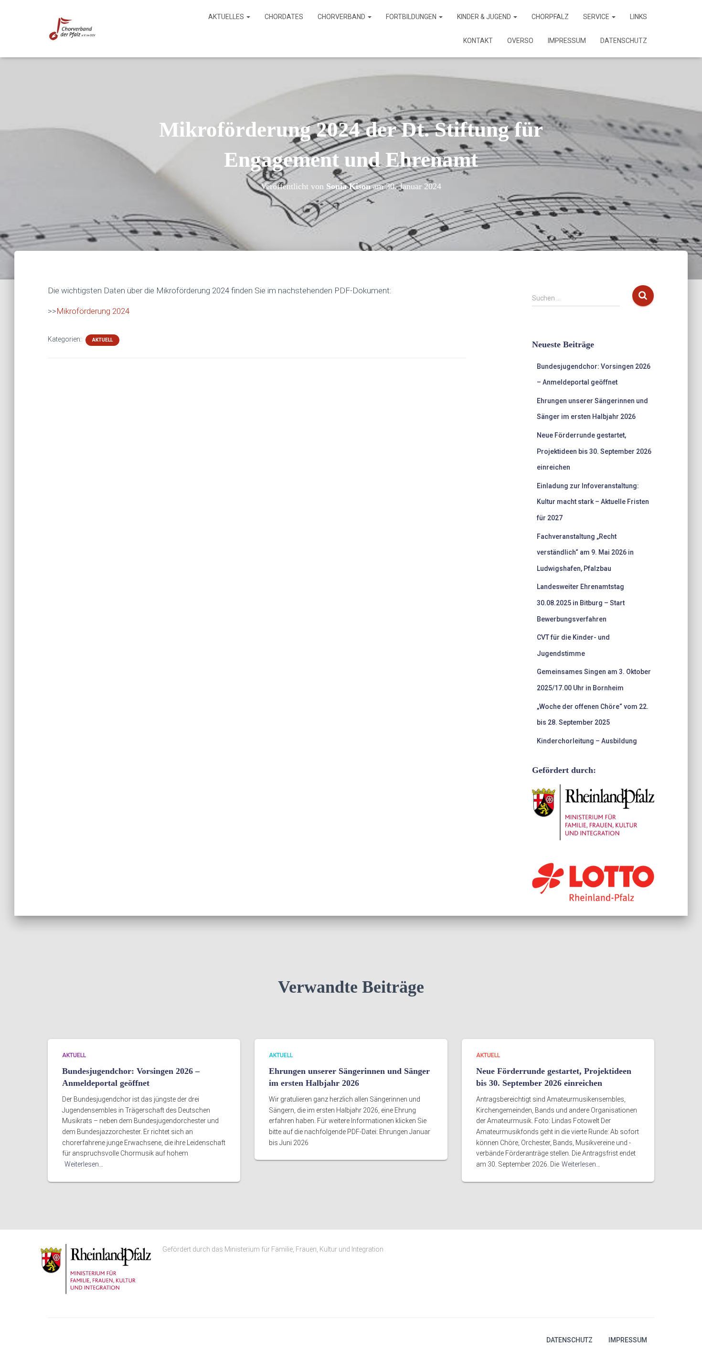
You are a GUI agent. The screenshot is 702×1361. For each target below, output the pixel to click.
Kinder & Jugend (484, 17)
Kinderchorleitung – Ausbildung (587, 741)
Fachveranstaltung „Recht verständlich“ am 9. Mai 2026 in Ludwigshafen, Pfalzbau (585, 552)
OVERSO (520, 40)
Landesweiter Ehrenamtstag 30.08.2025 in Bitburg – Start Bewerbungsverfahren (581, 602)
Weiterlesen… (83, 1164)
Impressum (567, 40)
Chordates (284, 17)
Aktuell (102, 340)
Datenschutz (623, 40)
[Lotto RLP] (593, 881)
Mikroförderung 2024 (92, 311)
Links (638, 17)
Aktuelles (226, 17)
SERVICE (597, 17)
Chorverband (342, 17)
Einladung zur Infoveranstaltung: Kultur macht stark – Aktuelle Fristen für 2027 (593, 502)
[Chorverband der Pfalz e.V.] (72, 29)
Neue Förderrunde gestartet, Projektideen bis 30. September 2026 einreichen (594, 451)
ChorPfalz (550, 17)
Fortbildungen (412, 17)
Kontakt (478, 40)
